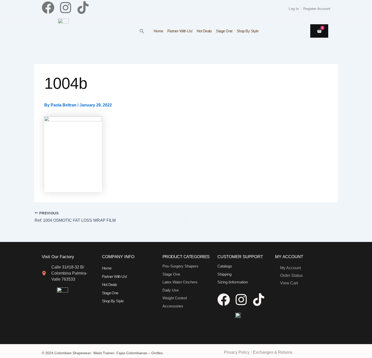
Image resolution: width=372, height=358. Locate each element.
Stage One (224, 31)
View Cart (289, 283)
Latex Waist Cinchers (180, 282)
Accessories (172, 306)
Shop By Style (248, 31)
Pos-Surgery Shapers (180, 266)
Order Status (291, 275)
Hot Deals (204, 31)
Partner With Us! (180, 31)
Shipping (224, 274)
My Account (290, 268)
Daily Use (170, 290)
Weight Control (174, 298)
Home (158, 31)
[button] (142, 31)
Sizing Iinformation (232, 282)
